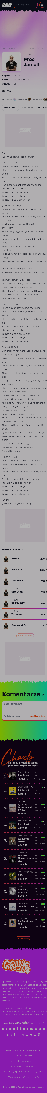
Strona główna (7, 48)
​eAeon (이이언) (24, 918)
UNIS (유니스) (23, 802)
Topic (20, 821)
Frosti (30, 836)
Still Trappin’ (18, 603)
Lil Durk (18, 48)
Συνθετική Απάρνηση (23, 891)
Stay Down (17, 592)
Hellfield (21, 836)
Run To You (24, 775)
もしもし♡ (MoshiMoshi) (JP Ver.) (25, 807)
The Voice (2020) (31, 48)
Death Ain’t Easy (19, 625)
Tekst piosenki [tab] (10, 108)
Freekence (22, 853)
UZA (20, 875)
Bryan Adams (24, 772)
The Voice (16, 614)
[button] (42, 5)
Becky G (28, 821)
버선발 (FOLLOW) (26, 906)
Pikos (20, 887)
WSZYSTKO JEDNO (23, 840)
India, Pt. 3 (16, 570)
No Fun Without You (26, 922)
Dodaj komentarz (37, 716)
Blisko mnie (24, 790)
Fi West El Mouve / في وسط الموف (26, 858)
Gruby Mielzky (24, 787)
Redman (15, 559)
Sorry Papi (23, 824)
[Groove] (7, 5)
